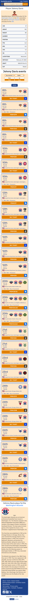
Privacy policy (14, 586)
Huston (13, 319)
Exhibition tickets (20, 582)
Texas (17, 319)
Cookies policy (6, 588)
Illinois (17, 391)
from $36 (13, 366)
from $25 (13, 259)
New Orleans (18, 242)
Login (21, 1)
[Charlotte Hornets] (20, 431)
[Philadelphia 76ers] (20, 387)
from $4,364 (13, 324)
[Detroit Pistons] (25, 149)
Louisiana (24, 242)
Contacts (13, 588)
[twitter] (10, 592)
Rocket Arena (8, 479)
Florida (17, 286)
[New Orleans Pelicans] (20, 238)
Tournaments (6, 584)
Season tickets (15, 581)
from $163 (13, 129)
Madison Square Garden (10, 95)
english (12, 599)
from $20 (13, 157)
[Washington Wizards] (25, 91)
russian (17, 599)
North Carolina (21, 435)
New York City (20, 95)
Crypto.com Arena (9, 302)
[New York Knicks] (20, 91)
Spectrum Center (9, 435)
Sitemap (5, 589)
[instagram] (7, 592)
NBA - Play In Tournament (13, 289)
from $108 (13, 410)
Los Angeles (17, 302)
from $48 (13, 499)
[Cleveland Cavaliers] (20, 475)
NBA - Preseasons (11, 112)
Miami (13, 286)
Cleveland (14, 479)
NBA (18, 18)
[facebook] (4, 592)
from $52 (13, 338)
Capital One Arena (9, 153)
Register (25, 1)
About (4, 581)
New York (25, 95)
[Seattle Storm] (25, 282)
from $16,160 (13, 308)
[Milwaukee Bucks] (25, 331)
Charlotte (15, 435)
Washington (16, 153)
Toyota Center (8, 319)
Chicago (14, 391)
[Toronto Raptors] (25, 359)
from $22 (13, 275)
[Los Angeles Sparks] (20, 282)
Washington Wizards (7, 18)
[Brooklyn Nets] (25, 194)
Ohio (18, 479)
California (22, 302)
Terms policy (6, 586)
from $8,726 (13, 291)
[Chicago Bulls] (20, 403)
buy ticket (13, 98)
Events (9, 581)
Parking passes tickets (9, 582)
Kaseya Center (8, 286)
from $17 (13, 187)
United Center (8, 391)
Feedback (19, 588)
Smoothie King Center (10, 242)
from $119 (13, 396)
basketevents (6, 1)
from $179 (13, 115)
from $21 (13, 438)
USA (12, 21)
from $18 (13, 468)
